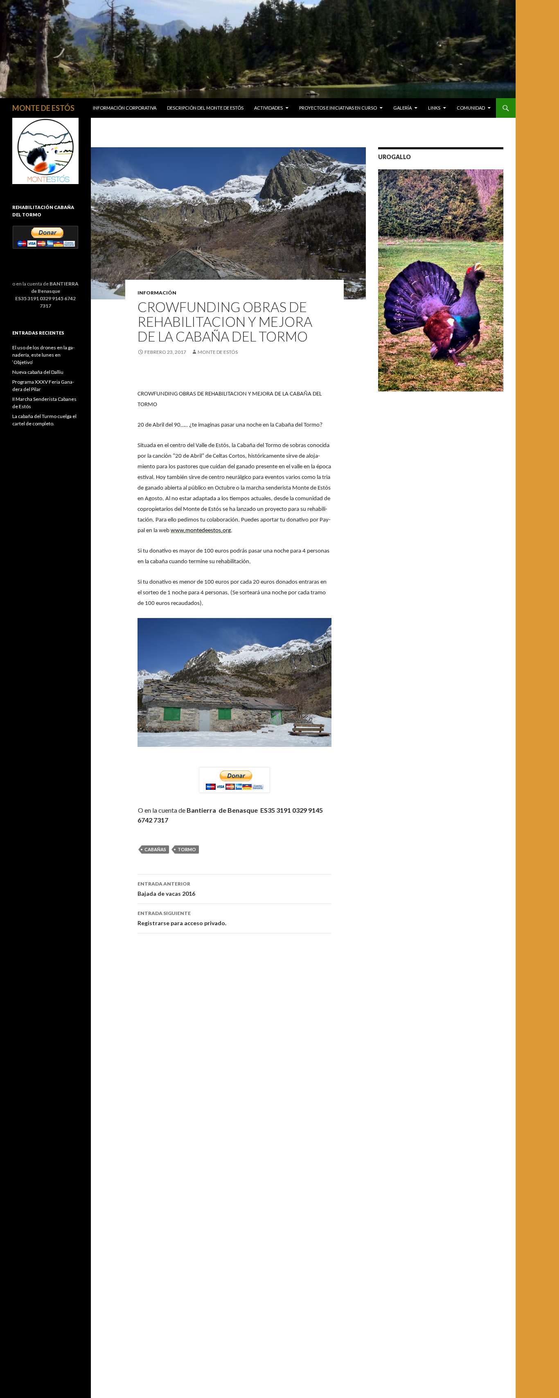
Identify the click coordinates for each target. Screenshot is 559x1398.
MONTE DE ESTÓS (43, 107)
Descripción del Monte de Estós (205, 107)
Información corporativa (124, 107)
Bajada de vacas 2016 (166, 889)
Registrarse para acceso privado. (181, 918)
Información (156, 293)
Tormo (187, 849)
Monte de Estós (218, 352)
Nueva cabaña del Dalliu (37, 372)
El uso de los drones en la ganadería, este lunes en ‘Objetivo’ (43, 354)
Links (434, 107)
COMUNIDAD (471, 107)
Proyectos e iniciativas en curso (338, 107)
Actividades (268, 107)
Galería (402, 107)
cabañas (155, 849)
